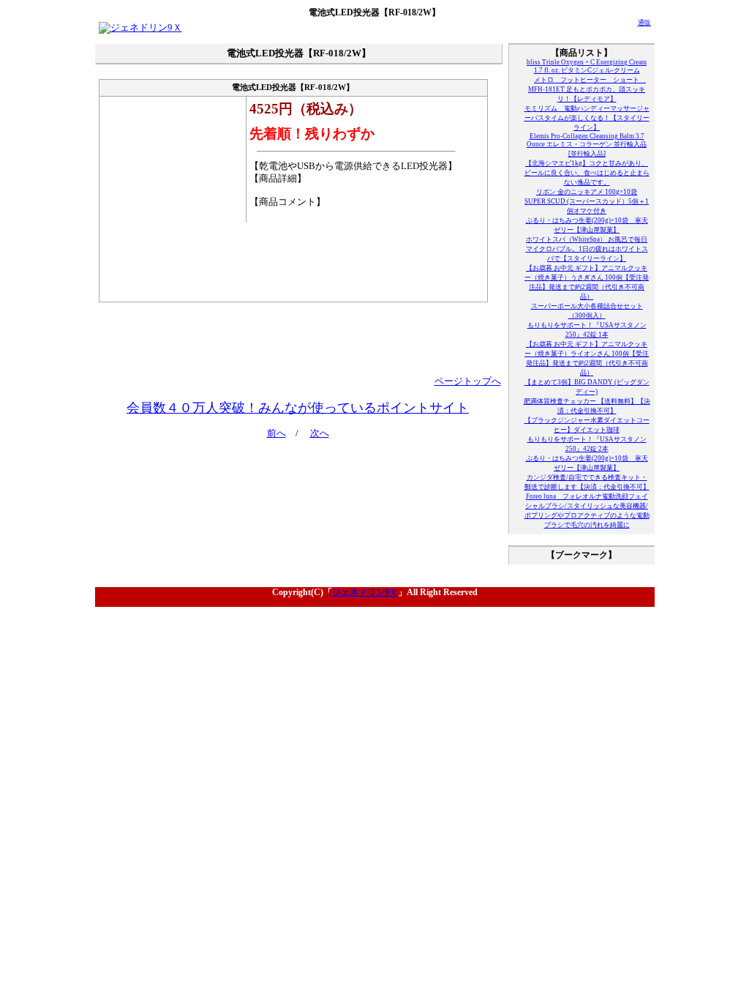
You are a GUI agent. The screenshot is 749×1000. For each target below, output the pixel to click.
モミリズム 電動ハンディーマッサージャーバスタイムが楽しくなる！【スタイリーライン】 (587, 118)
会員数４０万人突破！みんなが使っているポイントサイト (298, 407)
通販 (644, 22)
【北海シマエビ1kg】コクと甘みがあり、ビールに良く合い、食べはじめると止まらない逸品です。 (587, 173)
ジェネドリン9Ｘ (365, 592)
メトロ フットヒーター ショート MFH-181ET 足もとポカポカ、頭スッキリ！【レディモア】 (587, 89)
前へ (276, 433)
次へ (319, 433)
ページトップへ (467, 381)
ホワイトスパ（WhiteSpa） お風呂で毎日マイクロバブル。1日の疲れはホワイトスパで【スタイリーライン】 (587, 249)
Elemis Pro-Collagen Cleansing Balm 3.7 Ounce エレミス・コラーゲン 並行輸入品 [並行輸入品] (587, 145)
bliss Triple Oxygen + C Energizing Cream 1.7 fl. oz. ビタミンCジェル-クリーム (587, 66)
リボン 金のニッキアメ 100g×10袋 (586, 191)
